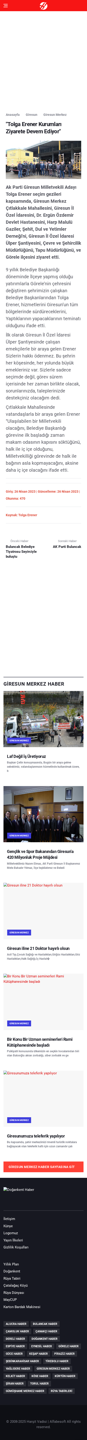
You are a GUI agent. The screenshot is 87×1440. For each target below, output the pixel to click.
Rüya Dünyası (13, 1293)
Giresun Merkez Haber (53, 1368)
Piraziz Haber (64, 1353)
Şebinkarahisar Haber (22, 1361)
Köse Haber (40, 1376)
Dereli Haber (15, 1338)
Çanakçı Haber (46, 1331)
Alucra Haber (16, 1324)
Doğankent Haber (45, 1338)
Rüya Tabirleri (61, 1391)
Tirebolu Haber (56, 1361)
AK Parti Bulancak (67, 547)
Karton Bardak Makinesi (21, 1307)
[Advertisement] (43, 60)
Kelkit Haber (15, 1376)
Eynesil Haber (41, 1346)
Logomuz (10, 1233)
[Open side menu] (5, 5)
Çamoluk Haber (17, 1331)
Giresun (31, 115)
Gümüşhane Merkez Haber (25, 1391)
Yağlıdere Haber (18, 1368)
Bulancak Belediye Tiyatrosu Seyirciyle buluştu (21, 552)
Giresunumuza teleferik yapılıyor (36, 1136)
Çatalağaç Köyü (15, 1285)
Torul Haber (39, 1383)
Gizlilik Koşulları (16, 1247)
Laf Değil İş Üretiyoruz (26, 756)
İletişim (9, 1219)
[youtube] (21, 1202)
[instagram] (35, 1202)
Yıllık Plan (11, 1264)
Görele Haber (68, 1346)
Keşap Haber (38, 1353)
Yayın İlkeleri (13, 1240)
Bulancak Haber (45, 1324)
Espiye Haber (15, 1346)
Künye (8, 1226)
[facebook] (8, 1202)
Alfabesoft (58, 1421)
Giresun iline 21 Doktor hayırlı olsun (38, 948)
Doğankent (11, 1271)
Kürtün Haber (65, 1376)
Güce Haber (14, 1353)
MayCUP (10, 1300)
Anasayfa (13, 115)
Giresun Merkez (55, 115)
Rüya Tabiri (11, 1278)
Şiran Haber (15, 1383)
